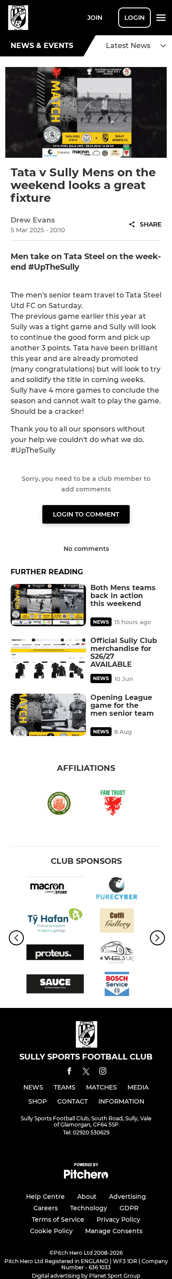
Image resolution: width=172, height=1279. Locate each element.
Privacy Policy (118, 1219)
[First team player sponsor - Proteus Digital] (55, 953)
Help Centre (45, 1197)
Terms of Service (58, 1219)
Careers (46, 1208)
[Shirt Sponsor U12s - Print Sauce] (55, 985)
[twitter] (86, 1072)
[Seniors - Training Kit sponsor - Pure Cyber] (117, 889)
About (87, 1197)
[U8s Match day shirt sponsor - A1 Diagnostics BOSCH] (117, 985)
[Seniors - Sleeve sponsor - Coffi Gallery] (117, 922)
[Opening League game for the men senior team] (48, 715)
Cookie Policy (51, 1231)
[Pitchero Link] (86, 1176)
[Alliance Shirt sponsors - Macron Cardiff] (55, 889)
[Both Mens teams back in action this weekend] (48, 605)
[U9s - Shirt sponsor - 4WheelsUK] (117, 953)
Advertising (127, 1197)
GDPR (129, 1208)
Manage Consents (113, 1231)
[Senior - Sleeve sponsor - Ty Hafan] (55, 922)
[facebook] (69, 1072)
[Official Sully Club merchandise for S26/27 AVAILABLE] (48, 658)
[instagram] (102, 1072)
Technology (88, 1208)
